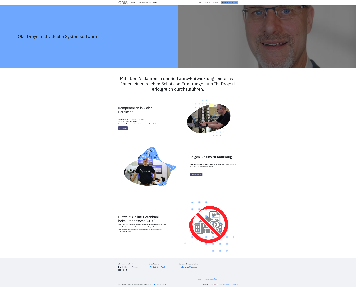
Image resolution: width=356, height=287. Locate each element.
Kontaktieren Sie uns (229, 3)
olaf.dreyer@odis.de (188, 267)
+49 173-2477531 (157, 267)
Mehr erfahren (196, 175)
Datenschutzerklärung (210, 279)
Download (123, 128)
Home (199, 279)
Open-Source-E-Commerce (230, 284)
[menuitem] (133, 2)
